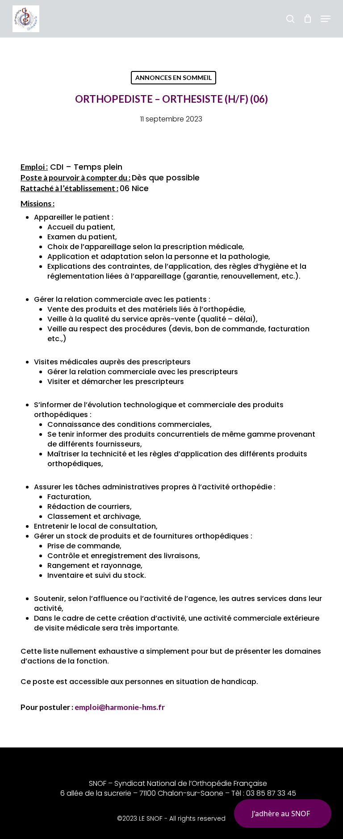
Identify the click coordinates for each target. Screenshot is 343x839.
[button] (325, 18)
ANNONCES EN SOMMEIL (173, 77)
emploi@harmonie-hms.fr (120, 707)
